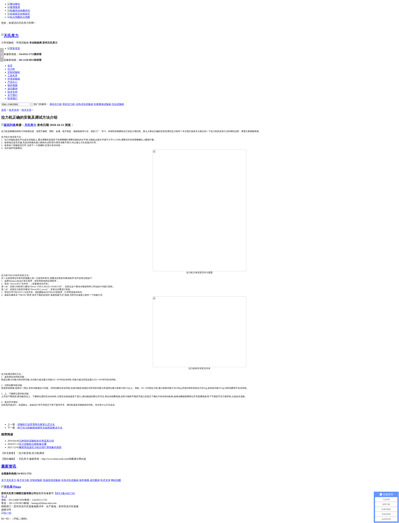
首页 (9, 65)
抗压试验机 (118, 104)
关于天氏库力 (8, 480)
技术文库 (26, 110)
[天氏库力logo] (11, 486)
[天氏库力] (10, 36)
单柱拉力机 (55, 104)
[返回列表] (8, 125)
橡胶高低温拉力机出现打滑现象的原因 (40, 447)
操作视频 (12, 85)
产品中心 (12, 82)
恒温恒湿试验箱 (51, 480)
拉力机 (11, 69)
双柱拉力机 (68, 104)
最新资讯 (8, 466)
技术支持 (12, 92)
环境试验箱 (13, 78)
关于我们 (12, 95)
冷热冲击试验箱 (84, 104)
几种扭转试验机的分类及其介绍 (36, 440)
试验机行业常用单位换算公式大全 (36, 424)
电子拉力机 (23, 480)
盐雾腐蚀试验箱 (102, 104)
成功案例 (12, 88)
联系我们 (12, 98)
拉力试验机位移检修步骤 (32, 444)
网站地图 (116, 480)
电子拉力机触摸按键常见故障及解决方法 (39, 427)
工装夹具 (12, 75)
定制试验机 (13, 72)
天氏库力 (30, 125)
